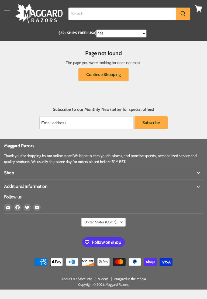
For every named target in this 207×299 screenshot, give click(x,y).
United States (101, 222)
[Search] (183, 14)
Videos (103, 279)
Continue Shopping (103, 74)
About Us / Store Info (76, 279)
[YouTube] (37, 207)
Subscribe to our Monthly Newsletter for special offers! (103, 109)
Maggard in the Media (130, 279)
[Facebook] (17, 207)
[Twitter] (27, 207)
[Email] (8, 207)
